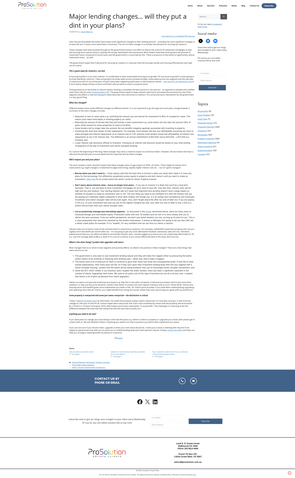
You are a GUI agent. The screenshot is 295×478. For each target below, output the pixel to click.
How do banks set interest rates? (81, 352)
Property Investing (103, 362)
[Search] (223, 17)
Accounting (203, 111)
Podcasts (223, 6)
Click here (91, 179)
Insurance (202, 131)
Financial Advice (205, 123)
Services (210, 6)
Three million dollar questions (83, 365)
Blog (243, 6)
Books (234, 6)
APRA (128, 49)
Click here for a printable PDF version (178, 36)
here (194, 475)
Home (190, 6)
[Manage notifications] (289, 473)
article (148, 211)
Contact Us (254, 6)
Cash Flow (202, 119)
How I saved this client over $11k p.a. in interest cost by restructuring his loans (170, 353)
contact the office (174, 330)
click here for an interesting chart (178, 81)
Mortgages (90, 362)
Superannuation (205, 150)
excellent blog (90, 300)
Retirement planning (207, 142)
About (199, 6)
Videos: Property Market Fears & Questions (88, 367)
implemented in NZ (100, 92)
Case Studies (204, 115)
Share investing (205, 146)
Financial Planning (78, 362)
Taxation (202, 154)
